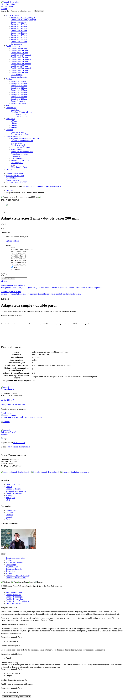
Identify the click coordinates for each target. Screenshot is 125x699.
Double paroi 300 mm (19, 72)
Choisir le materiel (18, 145)
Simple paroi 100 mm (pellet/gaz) (23, 20)
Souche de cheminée (19, 77)
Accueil (9, 169)
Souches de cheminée (14, 562)
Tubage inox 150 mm (19, 94)
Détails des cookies (13, 603)
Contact (9, 487)
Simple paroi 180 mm (19, 35)
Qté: (2, 276)
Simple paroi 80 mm (18, 22)
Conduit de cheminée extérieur (17, 576)
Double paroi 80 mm (19, 48)
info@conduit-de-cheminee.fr (14, 404)
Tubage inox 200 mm (19, 99)
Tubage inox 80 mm (18, 81)
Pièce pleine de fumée (19, 154)
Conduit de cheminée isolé (16, 578)
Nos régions (10, 498)
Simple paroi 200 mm (19, 37)
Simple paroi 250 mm (19, 39)
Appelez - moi (6, 413)
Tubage (9, 573)
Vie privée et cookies (14, 592)
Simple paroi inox (13, 15)
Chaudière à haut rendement (21, 112)
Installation (15, 110)
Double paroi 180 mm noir (21, 64)
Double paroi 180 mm (19, 61)
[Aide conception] (8, 415)
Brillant (17, 270)
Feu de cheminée (17, 158)
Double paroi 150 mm (19, 57)
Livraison (9, 512)
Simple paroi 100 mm (19, 24)
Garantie (9, 517)
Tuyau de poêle (12, 567)
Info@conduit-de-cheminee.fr (49, 186)
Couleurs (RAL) (17, 163)
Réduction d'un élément (20, 167)
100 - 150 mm (21, 116)
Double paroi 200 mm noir (21, 68)
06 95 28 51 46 (29, 186)
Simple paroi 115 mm (19, 26)
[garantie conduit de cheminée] (62, 422)
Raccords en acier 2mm (20, 134)
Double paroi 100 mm (19, 50)
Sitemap (9, 495)
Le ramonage (16, 156)
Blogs (8, 500)
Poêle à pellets (16, 149)
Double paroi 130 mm (19, 53)
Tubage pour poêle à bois (15, 558)
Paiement (4, 434)
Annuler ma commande (15, 493)
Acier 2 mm (10, 119)
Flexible (9, 79)
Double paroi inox (13, 46)
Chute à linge (11, 565)
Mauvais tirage (16, 143)
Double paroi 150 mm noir (21, 59)
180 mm (14, 125)
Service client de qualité (15, 176)
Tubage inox (11, 571)
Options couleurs (12, 241)
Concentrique (11, 108)
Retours (9, 519)
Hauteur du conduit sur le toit (22, 141)
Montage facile (11, 178)
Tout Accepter (25, 697)
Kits (7, 105)
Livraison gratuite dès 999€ (16, 182)
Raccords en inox (17, 132)
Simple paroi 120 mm (19, 28)
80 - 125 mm (21, 114)
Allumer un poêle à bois (20, 160)
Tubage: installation (18, 103)
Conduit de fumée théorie (20, 147)
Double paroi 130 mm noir (21, 55)
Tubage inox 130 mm (19, 92)
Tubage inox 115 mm (19, 86)
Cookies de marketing (14, 599)
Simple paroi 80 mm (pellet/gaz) (23, 17)
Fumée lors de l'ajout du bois (22, 152)
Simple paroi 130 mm (19, 31)
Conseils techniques (13, 136)
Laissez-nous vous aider (33, 417)
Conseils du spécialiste (14, 173)
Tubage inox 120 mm (19, 88)
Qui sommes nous (13, 484)
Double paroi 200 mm (19, 66)
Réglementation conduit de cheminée (25, 138)
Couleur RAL (6, 232)
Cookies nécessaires (13, 595)
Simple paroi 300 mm (19, 42)
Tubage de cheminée (14, 569)
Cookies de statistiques (14, 597)
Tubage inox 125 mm (19, 90)
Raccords (9, 130)
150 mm (14, 123)
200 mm (14, 127)
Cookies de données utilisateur (17, 601)
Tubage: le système (18, 101)
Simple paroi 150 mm (19, 33)
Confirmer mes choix (10, 697)
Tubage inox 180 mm (19, 97)
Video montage (16, 75)
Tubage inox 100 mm (19, 83)
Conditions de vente (13, 489)
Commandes (11, 510)
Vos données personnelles (16, 491)
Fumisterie (10, 560)
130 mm (14, 121)
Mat (15, 267)
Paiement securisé (13, 180)
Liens (13, 165)
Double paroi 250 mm (19, 70)
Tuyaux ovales (16, 44)
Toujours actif (22, 624)
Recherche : (5, 11)
